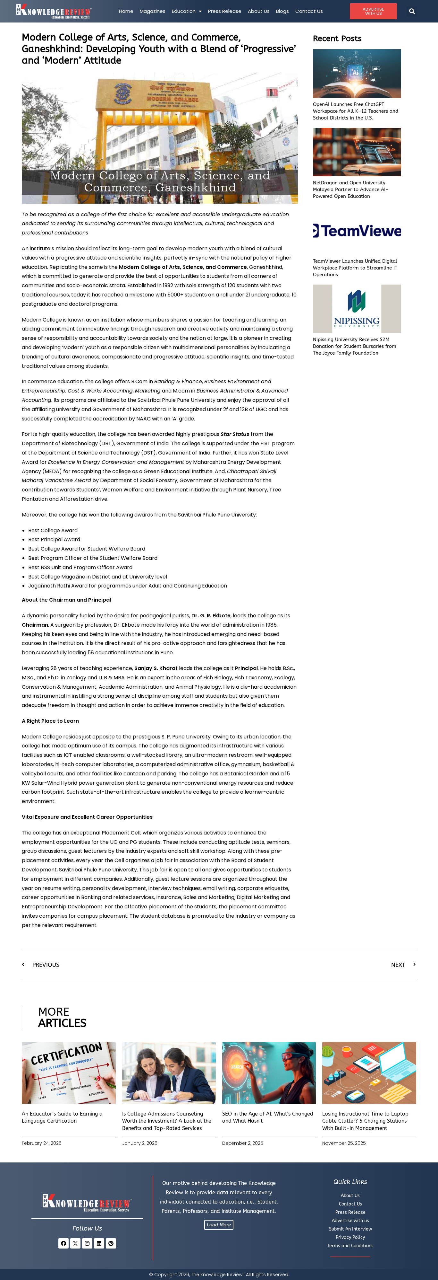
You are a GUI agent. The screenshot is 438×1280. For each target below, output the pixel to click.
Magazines (152, 11)
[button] (412, 11)
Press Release (224, 11)
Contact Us (309, 11)
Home (126, 11)
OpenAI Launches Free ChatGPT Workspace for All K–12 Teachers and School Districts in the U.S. (355, 111)
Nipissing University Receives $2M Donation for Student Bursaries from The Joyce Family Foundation (354, 346)
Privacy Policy (350, 1237)
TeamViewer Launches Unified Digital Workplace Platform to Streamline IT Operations (355, 268)
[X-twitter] (75, 1243)
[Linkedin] (99, 1243)
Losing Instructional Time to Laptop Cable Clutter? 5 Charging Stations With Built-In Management (365, 1121)
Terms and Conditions (350, 1246)
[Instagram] (87, 1243)
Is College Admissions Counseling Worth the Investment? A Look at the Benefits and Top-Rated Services (166, 1121)
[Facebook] (63, 1243)
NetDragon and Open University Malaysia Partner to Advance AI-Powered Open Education (350, 189)
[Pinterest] (111, 1243)
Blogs (282, 11)
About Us (259, 11)
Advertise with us (350, 1220)
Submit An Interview (350, 1229)
